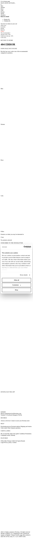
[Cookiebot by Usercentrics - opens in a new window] (23, 247)
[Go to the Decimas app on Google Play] (16, 377)
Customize (15, 285)
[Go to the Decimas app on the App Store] (16, 386)
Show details (24, 275)
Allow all (16, 280)
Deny (16, 290)
